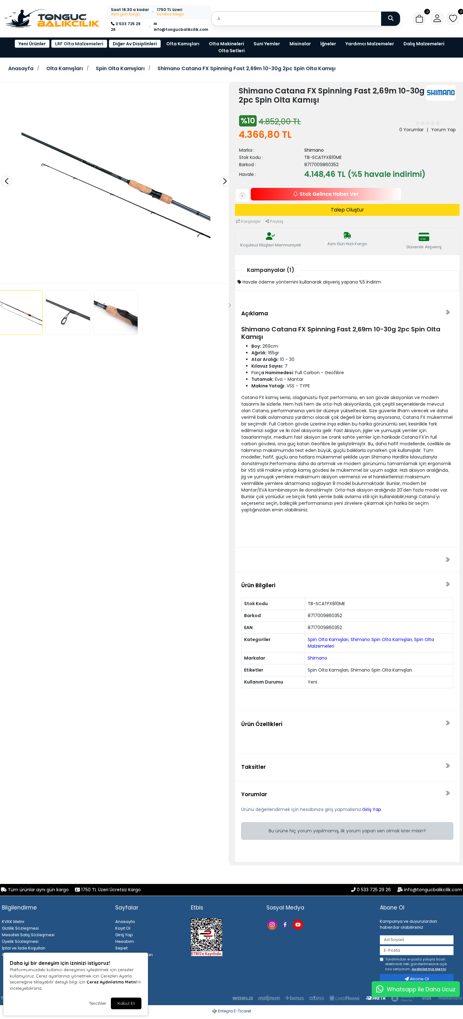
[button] (419, 18)
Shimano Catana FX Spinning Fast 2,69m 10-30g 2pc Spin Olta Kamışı (246, 68)
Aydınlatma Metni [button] (429, 968)
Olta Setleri (231, 51)
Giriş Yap (371, 809)
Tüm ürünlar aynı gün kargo (38, 890)
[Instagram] (272, 924)
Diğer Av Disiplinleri (135, 44)
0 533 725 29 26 (125, 26)
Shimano (314, 150)
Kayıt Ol (122, 928)
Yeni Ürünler (32, 44)
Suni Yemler (267, 44)
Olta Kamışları (182, 44)
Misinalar (300, 44)
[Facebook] (285, 924)
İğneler (328, 44)
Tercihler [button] (97, 1003)
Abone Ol (419, 979)
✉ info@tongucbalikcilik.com (181, 26)
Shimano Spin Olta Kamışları (381, 639)
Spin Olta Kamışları (120, 68)
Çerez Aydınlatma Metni (111, 981)
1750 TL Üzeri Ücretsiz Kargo (110, 890)
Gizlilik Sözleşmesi (20, 928)
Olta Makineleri (226, 44)
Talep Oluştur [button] (347, 209)
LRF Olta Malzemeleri (79, 44)
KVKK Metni (13, 922)
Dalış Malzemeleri (423, 44)
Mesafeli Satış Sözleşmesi (28, 935)
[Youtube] (298, 924)
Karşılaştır (250, 221)
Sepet (121, 948)
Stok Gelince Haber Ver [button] (329, 194)
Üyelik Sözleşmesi (20, 941)
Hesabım (124, 941)
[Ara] (390, 18)
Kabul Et (126, 1003)
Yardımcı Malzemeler (370, 44)
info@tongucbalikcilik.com (433, 890)
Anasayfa (20, 68)
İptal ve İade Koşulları (23, 948)
